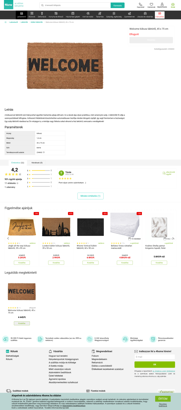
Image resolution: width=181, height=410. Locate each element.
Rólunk (9, 359)
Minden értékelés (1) (90, 196)
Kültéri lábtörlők (37, 22)
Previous (8, 238)
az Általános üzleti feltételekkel (164, 371)
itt (64, 408)
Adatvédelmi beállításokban (73, 406)
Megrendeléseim (99, 359)
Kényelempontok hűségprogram (64, 359)
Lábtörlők (24, 22)
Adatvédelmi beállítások (60, 372)
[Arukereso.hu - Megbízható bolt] (166, 391)
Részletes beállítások (163, 405)
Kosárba (151, 40)
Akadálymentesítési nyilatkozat (63, 382)
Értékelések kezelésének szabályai (107, 369)
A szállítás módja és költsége (62, 363)
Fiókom (95, 356)
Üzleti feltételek (56, 376)
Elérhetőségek (12, 356)
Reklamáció (97, 363)
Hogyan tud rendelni (58, 356)
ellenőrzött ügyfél (170, 173)
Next (173, 238)
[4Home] (6, 22)
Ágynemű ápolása (57, 379)
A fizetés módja (56, 366)
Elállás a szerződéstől (102, 366)
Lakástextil (13, 22)
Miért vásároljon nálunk (60, 369)
